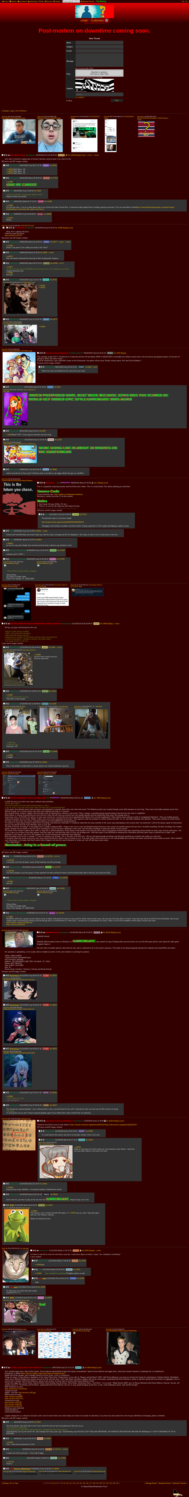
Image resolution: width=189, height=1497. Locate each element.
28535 (54, 1093)
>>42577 (9, 256)
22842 (86, 1250)
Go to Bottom (21, 111)
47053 (55, 178)
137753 (57, 867)
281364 (61, 913)
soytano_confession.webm (10, 773)
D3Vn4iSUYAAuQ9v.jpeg (9, 586)
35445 (55, 751)
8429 (44, 431)
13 (77, 1483)
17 (91, 1483)
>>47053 (89, 155)
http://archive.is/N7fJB (13, 1402)
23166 (54, 704)
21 (104, 1483)
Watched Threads (88, 1)
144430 (65, 878)
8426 (90, 367)
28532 (54, 1005)
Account (49, 1)
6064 (89, 1368)
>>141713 (10, 1462)
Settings (58, 1)
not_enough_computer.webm (12, 323)
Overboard (22, 1)
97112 (84, 514)
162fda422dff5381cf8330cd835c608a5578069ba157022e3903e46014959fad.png (27, 480)
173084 (63, 1458)
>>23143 (59, 647)
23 (111, 1483)
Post (117, 100)
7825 (118, 353)
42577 (55, 242)
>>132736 (10, 860)
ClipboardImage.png (28, 1471)
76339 (39, 191)
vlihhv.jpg (25, 930)
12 (74, 1483)
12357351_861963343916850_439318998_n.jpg (17, 351)
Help (41, 1)
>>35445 (116, 623)
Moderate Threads (179, 1483)
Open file (4, 116)
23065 (105, 624)
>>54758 (9, 1442)
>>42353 (42, 287)
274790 (62, 559)
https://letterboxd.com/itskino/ (16, 1389)
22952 (82, 1278)
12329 (59, 440)
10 (67, 1483)
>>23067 (9, 695)
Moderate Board (164, 1483)
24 (114, 1483)
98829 (39, 540)
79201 (38, 1422)
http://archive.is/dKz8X (13, 1404)
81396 (49, 201)
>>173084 (64, 1449)
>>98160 (9, 543)
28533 (54, 1049)
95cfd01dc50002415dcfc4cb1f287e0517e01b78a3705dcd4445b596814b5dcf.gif (28, 980)
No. (69, 155)
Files (68, 74)
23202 (49, 1298)
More (70, 101)
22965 (43, 1287)
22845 (83, 1261)
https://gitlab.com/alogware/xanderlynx (68, 494)
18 (94, 1483)
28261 (45, 1184)
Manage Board (151, 1483)
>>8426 (9, 435)
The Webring (101, 1)
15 (84, 1483)
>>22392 (9, 246)
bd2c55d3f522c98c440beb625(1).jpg (13, 118)
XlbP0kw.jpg (25, 1300)
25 (117, 1483)
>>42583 (67, 242)
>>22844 (38, 1265)
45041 (54, 165)
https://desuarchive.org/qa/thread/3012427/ (121, 1125)
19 (97, 1483)
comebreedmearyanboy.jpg (81, 1331)
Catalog (5, 111)
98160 (39, 531)
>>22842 (38, 1273)
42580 (45, 253)
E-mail (69, 51)
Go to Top (13, 1483)
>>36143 (9, 218)
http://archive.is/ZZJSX (13, 235)
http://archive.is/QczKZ (13, 1406)
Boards (13, 1)
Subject (69, 47)
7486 (98, 798)
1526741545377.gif (28, 282)
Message (69, 61)
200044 (56, 1469)
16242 (111, 1121)
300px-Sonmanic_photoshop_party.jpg (14, 707)
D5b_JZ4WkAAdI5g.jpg (46, 1144)
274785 (62, 888)
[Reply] (78, 155)
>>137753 (56, 856)
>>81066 (9, 881)
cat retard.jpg (24, 1248)
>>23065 (9, 755)
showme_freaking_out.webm (46, 773)
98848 (49, 214)
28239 (90, 1131)
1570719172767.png (27, 225)
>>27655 (72, 1213)
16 (87, 1483)
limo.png (23, 1329)
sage (44, 1278)
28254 (90, 1140)
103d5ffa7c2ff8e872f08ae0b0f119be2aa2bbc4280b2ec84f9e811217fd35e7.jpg (27, 1053)
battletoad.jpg (25, 1208)
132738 (49, 856)
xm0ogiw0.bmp (25, 1119)
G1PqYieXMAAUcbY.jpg (10, 563)
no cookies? (79, 97)
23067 (53, 647)
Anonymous (14, 976)
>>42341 (42, 285)
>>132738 (10, 871)
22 (107, 1483)
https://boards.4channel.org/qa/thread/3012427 (87, 1125)
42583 (55, 263)
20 (101, 1483)
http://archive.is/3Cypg (27, 1393)
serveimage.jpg (62, 706)
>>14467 (9, 917)
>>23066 (37, 655)
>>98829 (44, 531)
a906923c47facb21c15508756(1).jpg (48, 118)
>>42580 (61, 242)
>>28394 (9, 1096)
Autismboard (34, 1)
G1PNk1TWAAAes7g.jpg (44, 563)
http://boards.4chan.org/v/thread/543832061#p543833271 (63, 522)
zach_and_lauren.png (44, 1331)
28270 (50, 1205)
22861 (78, 1269)
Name (68, 43)
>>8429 (94, 367)
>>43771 (61, 263)
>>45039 (9, 169)
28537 (54, 1105)
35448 (44, 762)
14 (81, 1483)
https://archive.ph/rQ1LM (15, 924)
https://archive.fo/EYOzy (14, 1398)
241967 (62, 550)
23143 (54, 691)
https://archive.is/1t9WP (14, 1396)
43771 (55, 319)
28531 (54, 976)
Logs (12, 111)
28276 (108, 932)
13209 (72, 155)
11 (70, 1483)
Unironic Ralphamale (22, 1469)
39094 (54, 469)
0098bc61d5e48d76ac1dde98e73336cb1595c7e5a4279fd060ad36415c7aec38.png (29, 1009)
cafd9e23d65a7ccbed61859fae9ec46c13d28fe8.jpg (19, 444)
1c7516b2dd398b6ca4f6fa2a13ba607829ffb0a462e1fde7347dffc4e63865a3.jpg (130, 1331)
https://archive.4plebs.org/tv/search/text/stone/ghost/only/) (43, 1373)
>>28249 (77, 1147)
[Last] (83, 155)
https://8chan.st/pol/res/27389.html (19, 923)
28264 (55, 1194)
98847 (49, 1438)
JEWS (12, 1205)
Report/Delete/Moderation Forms (95, 1487)
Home (6, 1)
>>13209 (9, 182)
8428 (58, 387)
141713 (58, 1449)
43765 (54, 280)
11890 (60, 228)
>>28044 (33, 1211)
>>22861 (98, 1250)
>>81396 (96, 155)
